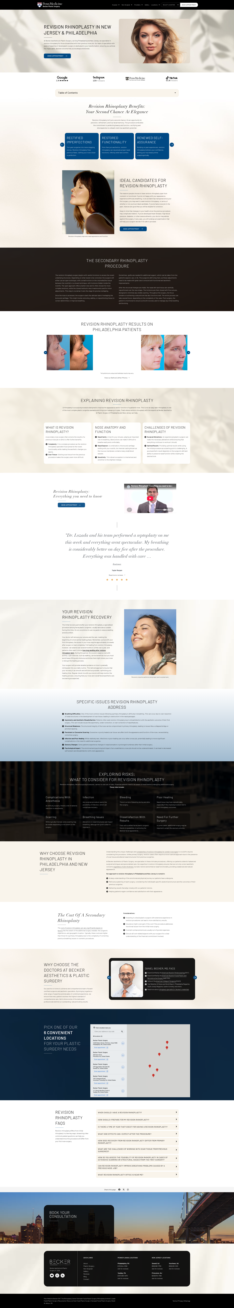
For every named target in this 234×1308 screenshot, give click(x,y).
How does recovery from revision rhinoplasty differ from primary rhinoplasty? (131, 1141)
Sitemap (187, 1301)
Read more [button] (117, 564)
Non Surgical (88, 1269)
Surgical (114, 5)
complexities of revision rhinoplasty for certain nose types (149, 852)
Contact (86, 1279)
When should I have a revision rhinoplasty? (120, 1112)
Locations (154, 5)
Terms (175, 1301)
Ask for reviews (123, 1269)
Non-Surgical (126, 5)
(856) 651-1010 (173, 1266)
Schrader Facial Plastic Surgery (87, 1298)
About (85, 1263)
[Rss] (63, 1276)
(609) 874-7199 (157, 1276)
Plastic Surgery (88, 1266)
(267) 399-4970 (123, 1276)
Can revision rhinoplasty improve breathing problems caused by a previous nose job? (131, 1167)
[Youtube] (52, 1276)
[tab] (137, 1112)
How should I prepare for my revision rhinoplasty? (123, 1120)
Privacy (180, 1301)
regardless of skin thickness (116, 867)
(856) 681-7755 (157, 1266)
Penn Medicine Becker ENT (52, 1298)
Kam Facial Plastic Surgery (82, 1301)
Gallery (147, 5)
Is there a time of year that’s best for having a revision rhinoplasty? (132, 1127)
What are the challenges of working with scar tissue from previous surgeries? (132, 1150)
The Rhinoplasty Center (69, 1298)
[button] (62, 144)
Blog (85, 1277)
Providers (137, 5)
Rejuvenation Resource (65, 1301)
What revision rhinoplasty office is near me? (120, 1175)
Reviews (86, 1274)
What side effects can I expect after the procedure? (124, 1134)
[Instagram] (57, 1276)
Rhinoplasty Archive (103, 1298)
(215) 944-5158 (122, 1266)
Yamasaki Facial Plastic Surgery (101, 1301)
